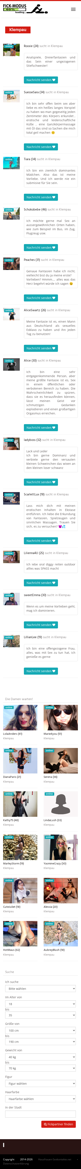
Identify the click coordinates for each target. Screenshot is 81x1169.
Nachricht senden (39, 80)
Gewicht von (13, 1050)
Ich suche (11, 982)
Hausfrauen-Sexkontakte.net (54, 1159)
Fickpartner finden (60, 1124)
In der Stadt (13, 1107)
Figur (8, 1077)
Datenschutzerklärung (16, 1163)
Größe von (12, 1024)
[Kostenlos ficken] (25, 9)
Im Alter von (13, 997)
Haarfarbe (12, 1092)
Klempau (57, 46)
